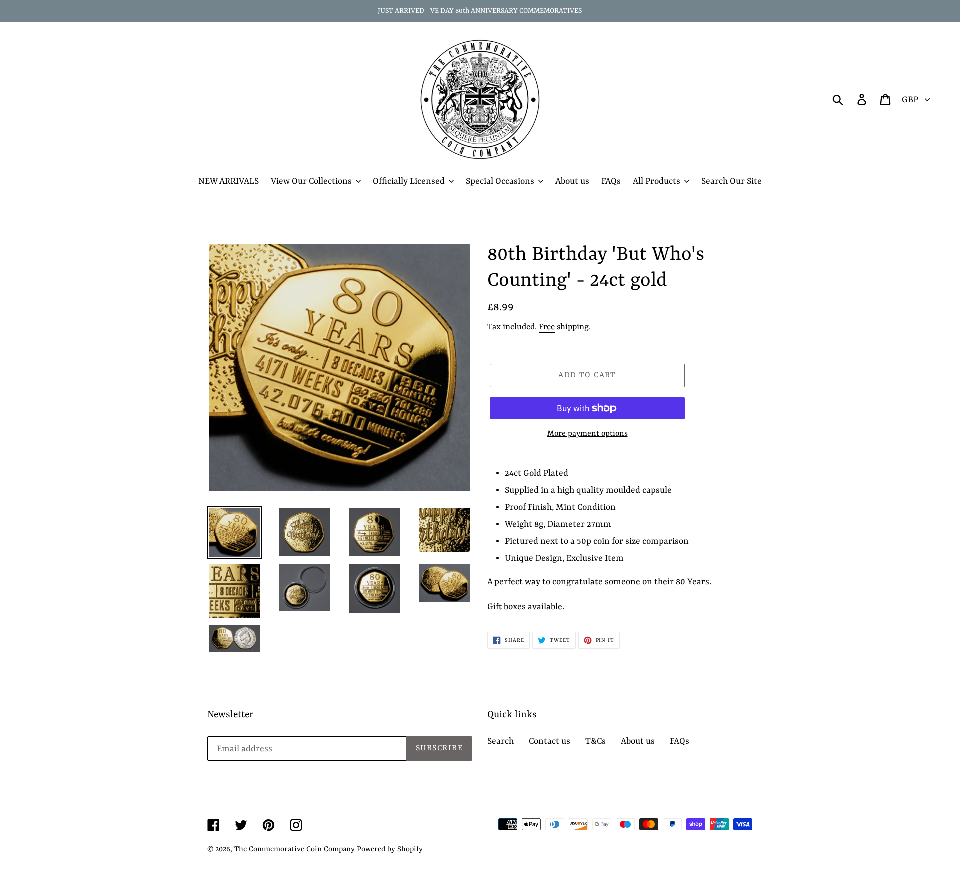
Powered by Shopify (390, 850)
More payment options (588, 434)
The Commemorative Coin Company (294, 850)
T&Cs (596, 741)
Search (501, 741)
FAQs (680, 741)
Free (547, 327)
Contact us (549, 741)
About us (638, 741)
